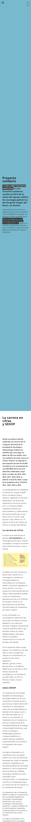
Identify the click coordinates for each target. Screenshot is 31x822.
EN (27, 5)
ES (29, 5)
